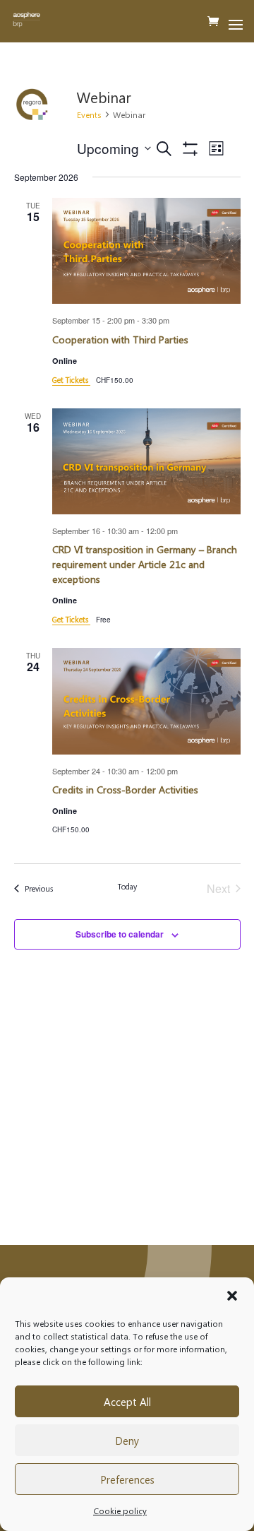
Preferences (127, 1479)
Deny (127, 1441)
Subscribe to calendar (119, 934)
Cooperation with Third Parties (120, 339)
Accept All (127, 1402)
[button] (232, 1296)
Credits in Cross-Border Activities (125, 789)
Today (127, 886)
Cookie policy (120, 1510)
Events (89, 114)
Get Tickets (71, 379)
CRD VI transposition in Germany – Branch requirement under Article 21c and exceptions (144, 564)
